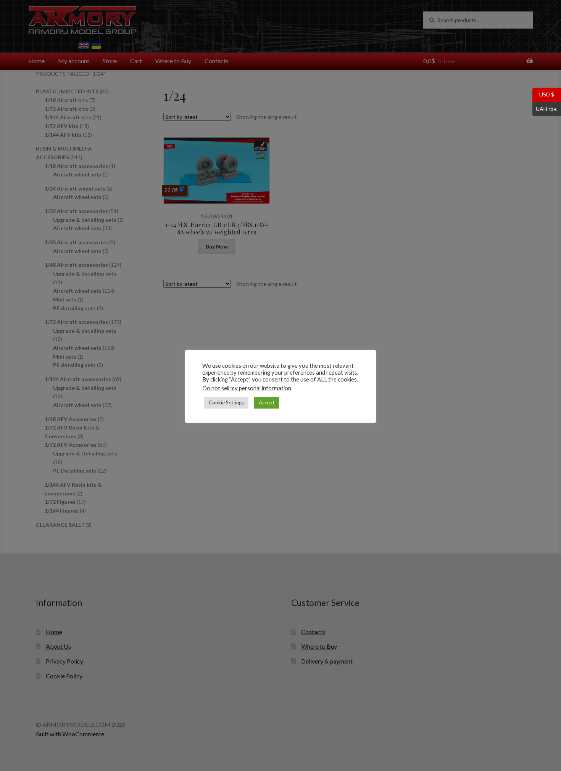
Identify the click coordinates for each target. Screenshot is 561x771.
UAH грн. (545, 108)
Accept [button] (266, 402)
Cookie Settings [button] (226, 402)
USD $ (543, 94)
